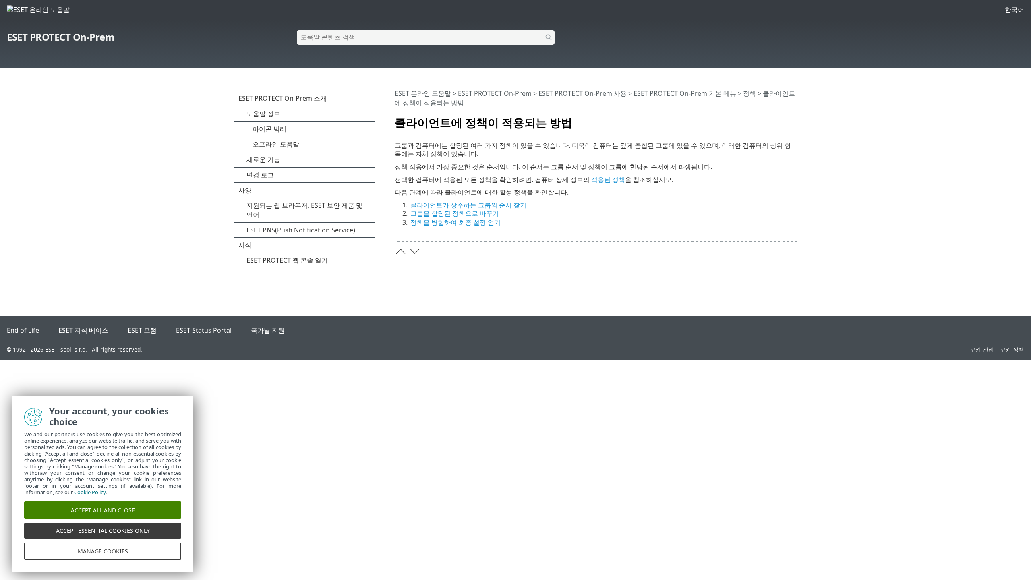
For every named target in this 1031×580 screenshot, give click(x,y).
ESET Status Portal (204, 330)
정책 (749, 93)
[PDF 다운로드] (780, 119)
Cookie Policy (90, 492)
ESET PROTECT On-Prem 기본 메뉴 (685, 93)
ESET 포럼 (142, 330)
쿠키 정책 (1012, 349)
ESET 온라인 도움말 (423, 93)
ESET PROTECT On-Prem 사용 (582, 93)
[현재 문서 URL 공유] (768, 119)
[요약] (792, 119)
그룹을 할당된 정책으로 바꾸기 (454, 213)
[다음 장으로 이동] (415, 251)
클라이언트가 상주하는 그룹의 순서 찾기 (468, 205)
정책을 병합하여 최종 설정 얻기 (455, 222)
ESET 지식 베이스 (83, 330)
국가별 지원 (268, 330)
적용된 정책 (608, 179)
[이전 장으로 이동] (401, 251)
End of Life (23, 330)
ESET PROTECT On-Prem (60, 37)
